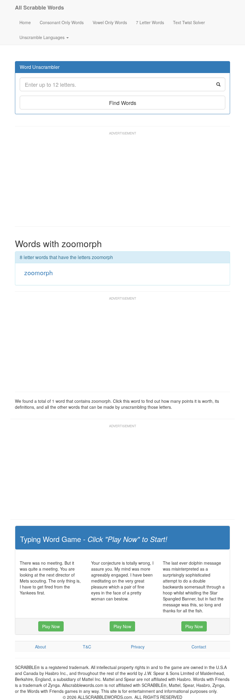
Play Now (51, 626)
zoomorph (38, 272)
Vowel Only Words (110, 22)
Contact (199, 647)
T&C (87, 647)
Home (25, 22)
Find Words (122, 102)
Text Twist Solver (189, 22)
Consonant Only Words (62, 22)
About (40, 647)
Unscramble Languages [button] (42, 37)
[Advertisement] (123, 181)
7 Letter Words (150, 22)
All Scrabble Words (39, 7)
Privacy (138, 647)
